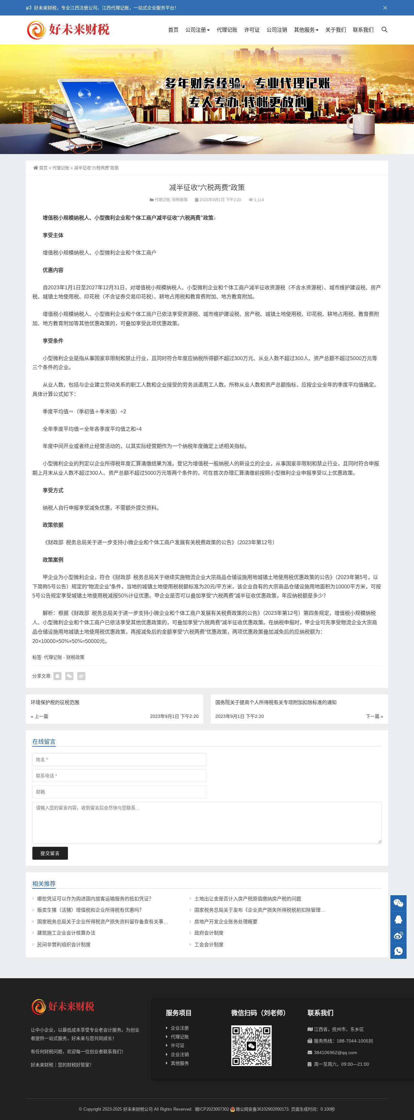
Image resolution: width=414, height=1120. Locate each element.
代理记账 (227, 30)
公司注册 (195, 30)
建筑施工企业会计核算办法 (66, 933)
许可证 (252, 30)
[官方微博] (398, 935)
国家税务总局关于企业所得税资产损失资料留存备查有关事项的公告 (110, 921)
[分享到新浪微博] (81, 676)
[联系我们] (398, 919)
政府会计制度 (208, 933)
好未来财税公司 (138, 1109)
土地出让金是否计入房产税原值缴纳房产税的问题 (247, 898)
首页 (173, 30)
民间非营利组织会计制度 (64, 944)
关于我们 (335, 30)
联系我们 (363, 30)
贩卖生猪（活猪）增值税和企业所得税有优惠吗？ (90, 910)
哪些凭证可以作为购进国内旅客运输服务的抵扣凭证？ (95, 898)
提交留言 (50, 853)
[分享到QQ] (57, 676)
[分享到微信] (69, 676)
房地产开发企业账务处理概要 (225, 921)
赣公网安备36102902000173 (262, 1109)
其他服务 (304, 30)
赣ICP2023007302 (212, 1109)
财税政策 (180, 200)
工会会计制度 (208, 944)
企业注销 (180, 1054)
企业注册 (180, 1028)
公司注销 (277, 30)
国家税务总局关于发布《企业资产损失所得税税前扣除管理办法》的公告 (272, 910)
